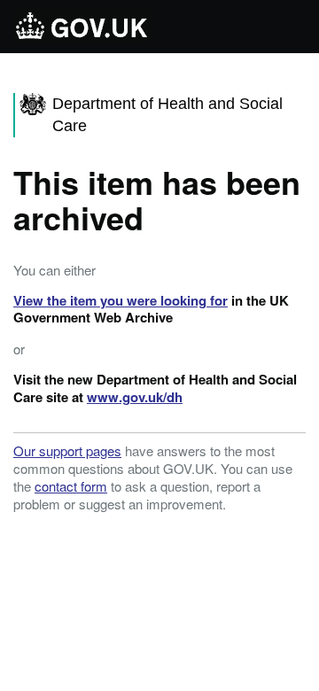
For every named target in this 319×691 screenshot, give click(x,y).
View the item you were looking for (120, 300)
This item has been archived (156, 199)
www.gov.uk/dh (135, 397)
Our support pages (67, 450)
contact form (71, 486)
